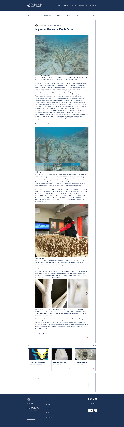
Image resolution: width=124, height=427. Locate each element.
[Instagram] (91, 399)
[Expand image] (61, 145)
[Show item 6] (84, 167)
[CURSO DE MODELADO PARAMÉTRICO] (85, 354)
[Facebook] (89, 399)
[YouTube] (96, 399)
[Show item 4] (66, 167)
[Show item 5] (75, 167)
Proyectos (38, 15)
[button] (93, 15)
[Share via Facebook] (36, 333)
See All (94, 345)
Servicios (48, 404)
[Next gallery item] (87, 144)
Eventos (77, 15)
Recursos (70, 15)
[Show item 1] (39, 167)
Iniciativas (48, 408)
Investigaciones (48, 15)
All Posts (30, 15)
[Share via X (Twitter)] (39, 333)
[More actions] (87, 25)
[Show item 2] (48, 167)
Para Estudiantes (50, 413)
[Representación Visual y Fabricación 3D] (62, 354)
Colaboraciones (60, 15)
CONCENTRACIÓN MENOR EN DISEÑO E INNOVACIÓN (37, 363)
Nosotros (48, 399)
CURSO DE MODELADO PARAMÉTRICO (82, 363)
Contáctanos (49, 417)
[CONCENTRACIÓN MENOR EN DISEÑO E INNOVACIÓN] (38, 354)
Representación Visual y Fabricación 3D (59, 363)
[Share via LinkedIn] (43, 333)
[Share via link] (46, 333)
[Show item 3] (57, 167)
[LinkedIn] (94, 399)
